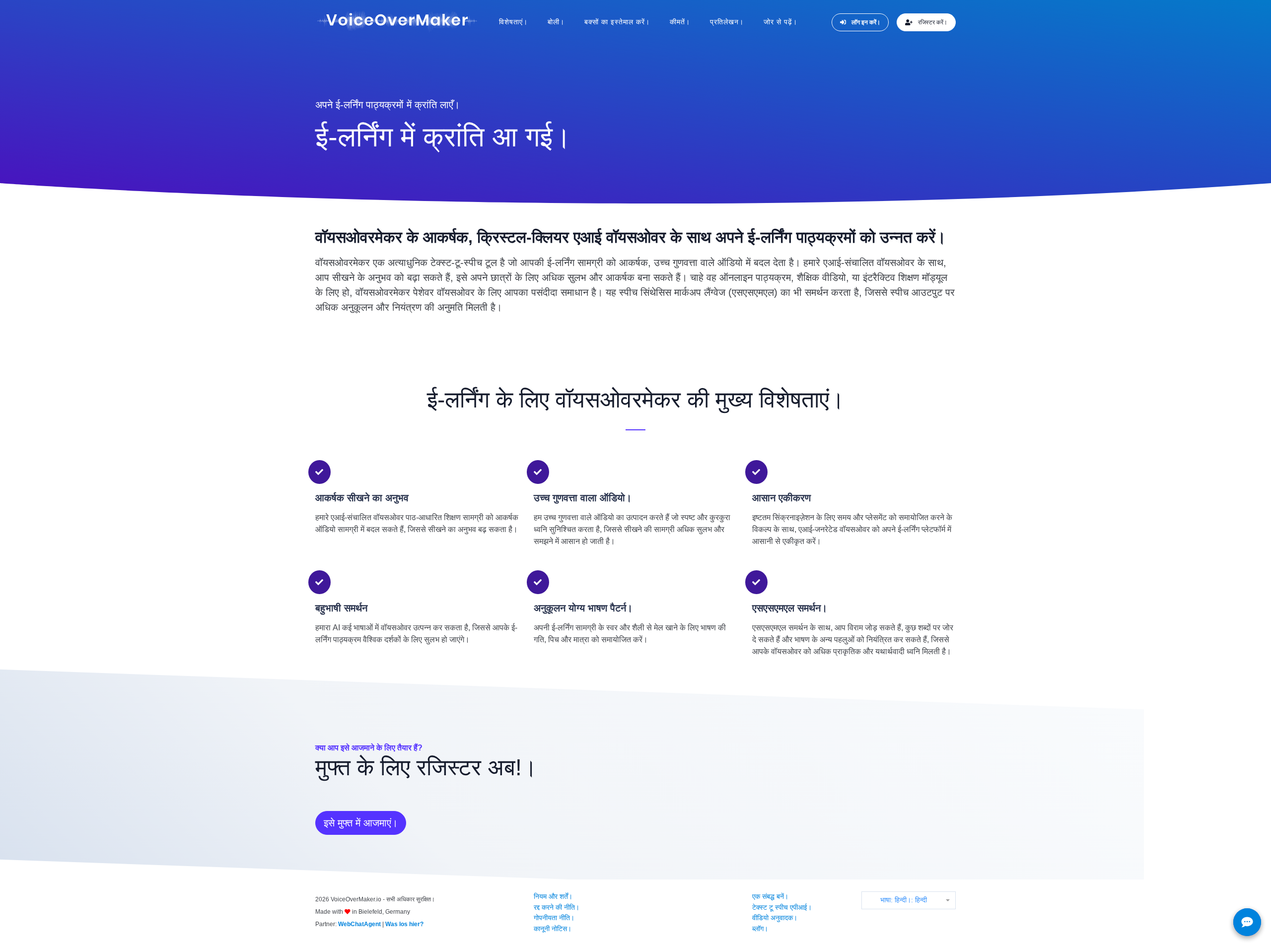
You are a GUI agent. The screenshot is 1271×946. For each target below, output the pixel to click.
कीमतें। (680, 22)
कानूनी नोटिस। (552, 929)
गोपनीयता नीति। (554, 918)
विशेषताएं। (513, 22)
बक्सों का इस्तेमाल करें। (617, 22)
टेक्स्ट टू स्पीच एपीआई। (782, 907)
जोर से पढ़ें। (780, 22)
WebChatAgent (359, 924)
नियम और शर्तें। (553, 896)
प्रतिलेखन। (727, 22)
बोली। (556, 22)
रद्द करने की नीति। (556, 907)
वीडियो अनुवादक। (774, 918)
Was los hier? (404, 924)
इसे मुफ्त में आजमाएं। (361, 822)
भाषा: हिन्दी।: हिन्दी (903, 900)
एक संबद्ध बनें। (770, 896)
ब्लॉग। (760, 929)
